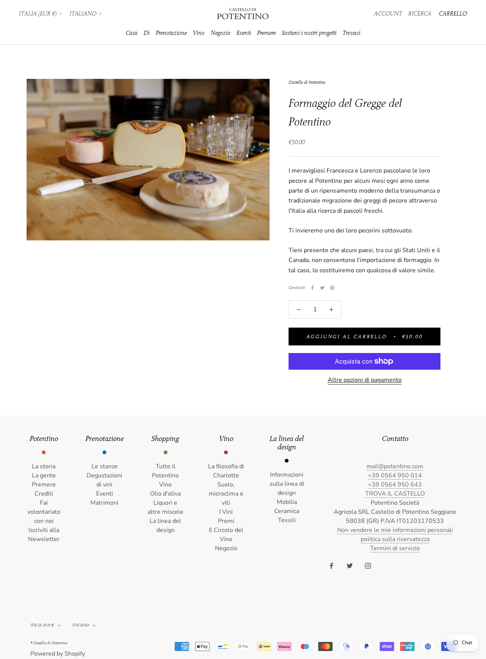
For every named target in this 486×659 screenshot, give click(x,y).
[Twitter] (322, 288)
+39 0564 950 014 (395, 475)
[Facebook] (312, 288)
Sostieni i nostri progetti (309, 33)
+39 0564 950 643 (395, 484)
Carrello (453, 13)
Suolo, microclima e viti (226, 493)
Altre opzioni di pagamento (365, 380)
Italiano (82, 13)
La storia (43, 466)
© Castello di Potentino (48, 642)
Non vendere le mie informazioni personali (395, 530)
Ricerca (419, 13)
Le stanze (105, 466)
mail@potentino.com (394, 466)
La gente (44, 475)
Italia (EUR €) (38, 13)
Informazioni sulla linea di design (287, 484)
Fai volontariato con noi (43, 512)
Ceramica (286, 511)
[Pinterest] (332, 288)
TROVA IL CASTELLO (395, 494)
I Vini (226, 512)
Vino (199, 33)
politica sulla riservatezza (395, 539)
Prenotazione (171, 33)
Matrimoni (104, 503)
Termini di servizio (395, 548)
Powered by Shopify (57, 654)
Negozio (220, 33)
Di (147, 33)
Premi (226, 521)
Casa (131, 33)
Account (388, 13)
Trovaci (351, 33)
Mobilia (287, 502)
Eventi (244, 33)
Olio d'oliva (165, 494)
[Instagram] (368, 565)
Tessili (287, 520)
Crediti (44, 494)
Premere (266, 33)
